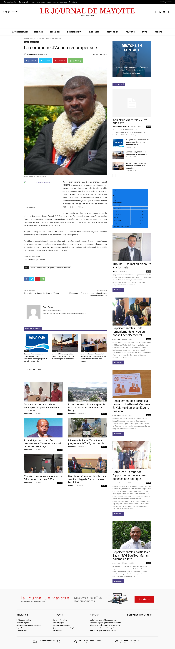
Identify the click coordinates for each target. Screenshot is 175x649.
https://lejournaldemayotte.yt (52, 310)
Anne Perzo (33, 54)
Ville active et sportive (63, 267)
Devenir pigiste (58, 622)
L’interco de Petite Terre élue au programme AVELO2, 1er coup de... (87, 442)
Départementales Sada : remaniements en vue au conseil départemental (128, 331)
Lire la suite (118, 290)
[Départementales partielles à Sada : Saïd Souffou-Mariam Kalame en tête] (131, 535)
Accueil (26, 39)
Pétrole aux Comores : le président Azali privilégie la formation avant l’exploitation (87, 479)
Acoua (33, 267)
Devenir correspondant (61, 625)
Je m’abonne (57, 630)
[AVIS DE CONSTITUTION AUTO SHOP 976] (131, 103)
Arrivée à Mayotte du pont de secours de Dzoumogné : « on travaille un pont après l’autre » (63, 356)
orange (32, 39)
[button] (169, 12)
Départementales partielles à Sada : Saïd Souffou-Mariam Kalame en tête (131, 555)
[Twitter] (164, 12)
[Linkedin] (159, 12)
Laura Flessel (41, 267)
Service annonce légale (120, 126)
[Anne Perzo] (25, 54)
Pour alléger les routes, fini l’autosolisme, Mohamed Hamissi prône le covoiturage (42, 443)
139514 (60, 413)
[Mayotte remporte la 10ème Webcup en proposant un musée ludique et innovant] (43, 392)
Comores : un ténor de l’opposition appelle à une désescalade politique (128, 475)
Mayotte (51, 267)
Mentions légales (23, 622)
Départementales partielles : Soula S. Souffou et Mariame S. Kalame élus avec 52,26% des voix (131, 406)
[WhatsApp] (42, 279)
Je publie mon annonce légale (64, 628)
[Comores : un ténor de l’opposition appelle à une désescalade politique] (131, 455)
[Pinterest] (37, 279)
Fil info (27, 351)
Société (32, 42)
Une (37, 42)
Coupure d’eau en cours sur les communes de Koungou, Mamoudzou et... (138, 142)
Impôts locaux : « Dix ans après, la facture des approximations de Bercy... (86, 407)
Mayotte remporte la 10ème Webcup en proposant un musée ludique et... (41, 407)
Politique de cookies (24, 620)
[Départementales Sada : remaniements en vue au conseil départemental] (131, 312)
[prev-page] (113, 175)
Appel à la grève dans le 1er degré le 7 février (41, 293)
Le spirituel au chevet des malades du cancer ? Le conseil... (136, 165)
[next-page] (117, 175)
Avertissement (22, 630)
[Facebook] (155, 12)
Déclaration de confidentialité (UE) (29, 625)
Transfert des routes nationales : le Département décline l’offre (43, 478)
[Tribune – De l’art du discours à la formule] (131, 247)
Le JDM (114, 271)
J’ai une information (60, 620)
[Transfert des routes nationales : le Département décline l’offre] (43, 463)
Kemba (70, 485)
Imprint (19, 628)
